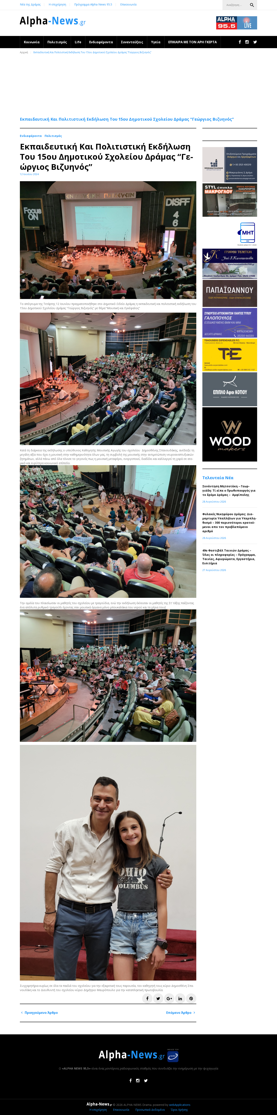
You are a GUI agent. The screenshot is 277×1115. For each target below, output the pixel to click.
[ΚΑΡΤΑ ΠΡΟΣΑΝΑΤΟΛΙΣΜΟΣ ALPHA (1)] (229, 181)
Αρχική (24, 52)
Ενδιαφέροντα (101, 42)
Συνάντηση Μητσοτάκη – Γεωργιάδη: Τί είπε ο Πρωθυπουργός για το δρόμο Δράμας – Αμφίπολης (229, 490)
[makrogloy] (229, 216)
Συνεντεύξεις (132, 42)
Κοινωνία (32, 42)
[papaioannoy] (229, 306)
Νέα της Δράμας (30, 4)
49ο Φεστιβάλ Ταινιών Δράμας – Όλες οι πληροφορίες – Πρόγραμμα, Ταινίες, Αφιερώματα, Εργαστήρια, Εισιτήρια (229, 556)
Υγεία (155, 42)
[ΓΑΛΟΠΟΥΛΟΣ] (229, 336)
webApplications (179, 1105)
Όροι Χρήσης (179, 1110)
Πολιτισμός (57, 42)
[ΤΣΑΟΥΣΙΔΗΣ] (229, 370)
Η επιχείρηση (57, 4)
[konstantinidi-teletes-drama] (229, 278)
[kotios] (229, 405)
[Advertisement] (139, 83)
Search (252, 5)
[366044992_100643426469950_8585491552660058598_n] (229, 460)
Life (78, 42)
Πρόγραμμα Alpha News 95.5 (93, 4)
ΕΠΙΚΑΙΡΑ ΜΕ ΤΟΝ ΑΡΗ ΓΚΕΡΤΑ (192, 42)
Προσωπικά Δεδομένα (150, 1110)
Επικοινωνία (128, 4)
